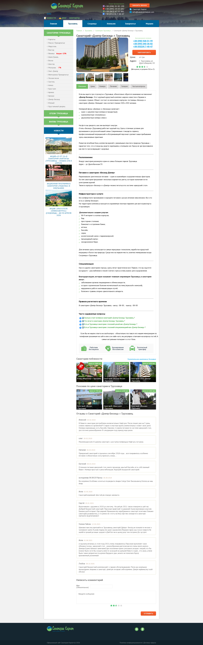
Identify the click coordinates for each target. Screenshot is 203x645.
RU (50, 13)
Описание (82, 86)
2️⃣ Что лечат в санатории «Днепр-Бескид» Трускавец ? (103, 321)
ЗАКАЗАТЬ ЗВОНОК (139, 5)
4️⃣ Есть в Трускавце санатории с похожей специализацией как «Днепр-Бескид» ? (114, 327)
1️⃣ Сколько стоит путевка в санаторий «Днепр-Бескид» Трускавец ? (108, 318)
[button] (126, 40)
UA (48, 13)
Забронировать (144, 52)
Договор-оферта (149, 643)
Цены (93, 86)
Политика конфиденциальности (131, 643)
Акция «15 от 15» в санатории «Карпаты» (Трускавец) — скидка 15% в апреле (59, 159)
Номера (102, 86)
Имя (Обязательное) (82, 587)
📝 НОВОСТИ (50, 18)
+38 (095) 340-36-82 (143, 43)
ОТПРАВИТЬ (148, 614)
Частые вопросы (138, 86)
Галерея (124, 86)
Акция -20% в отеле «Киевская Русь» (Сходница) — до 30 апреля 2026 (58, 211)
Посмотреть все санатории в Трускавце (142, 359)
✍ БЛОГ (62, 18)
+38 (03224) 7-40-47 (143, 46)
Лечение (113, 86)
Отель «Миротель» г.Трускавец (89, 379)
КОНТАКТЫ (74, 18)
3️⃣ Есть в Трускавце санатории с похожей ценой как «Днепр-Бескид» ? (109, 324)
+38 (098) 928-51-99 (143, 41)
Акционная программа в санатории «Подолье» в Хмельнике (58, 185)
